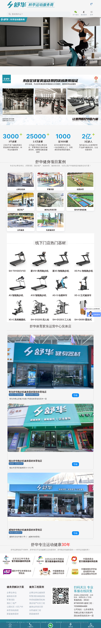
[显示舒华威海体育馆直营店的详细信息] (50, 499)
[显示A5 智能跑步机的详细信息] (18, 283)
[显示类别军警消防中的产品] (50, 179)
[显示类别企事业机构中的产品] (21, 179)
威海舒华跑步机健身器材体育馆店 (25, 529)
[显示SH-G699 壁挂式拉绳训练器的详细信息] (83, 307)
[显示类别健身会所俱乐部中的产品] (50, 200)
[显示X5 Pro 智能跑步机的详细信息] (83, 259)
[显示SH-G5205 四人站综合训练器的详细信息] (39, 307)
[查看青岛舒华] (50, 361)
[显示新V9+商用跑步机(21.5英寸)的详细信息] (39, 259)
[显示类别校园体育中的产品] (80, 179)
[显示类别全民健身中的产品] (21, 220)
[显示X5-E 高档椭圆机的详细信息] (18, 307)
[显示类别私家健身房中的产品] (50, 220)
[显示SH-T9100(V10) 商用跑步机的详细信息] (18, 259)
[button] (47, 63)
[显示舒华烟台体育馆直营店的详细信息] (50, 430)
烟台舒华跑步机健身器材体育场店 (25, 461)
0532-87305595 (16, 395)
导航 (75, 395)
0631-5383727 (15, 533)
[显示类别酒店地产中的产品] (21, 200)
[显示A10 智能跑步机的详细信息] (39, 283)
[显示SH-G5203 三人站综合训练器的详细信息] (61, 307)
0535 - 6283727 (16, 464)
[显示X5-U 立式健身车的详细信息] (83, 283)
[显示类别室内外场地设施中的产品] (80, 200)
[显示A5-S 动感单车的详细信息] (61, 283)
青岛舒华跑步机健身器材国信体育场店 (27, 392)
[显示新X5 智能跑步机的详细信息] (61, 259)
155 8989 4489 (32, 395)
